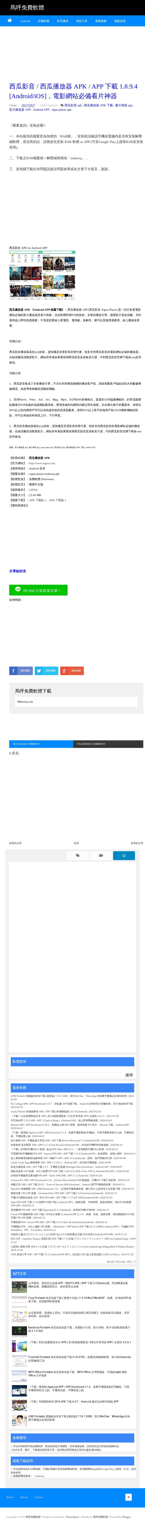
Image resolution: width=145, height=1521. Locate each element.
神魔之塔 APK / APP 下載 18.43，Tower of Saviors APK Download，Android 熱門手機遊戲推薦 (61, 1184)
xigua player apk (61, 109)
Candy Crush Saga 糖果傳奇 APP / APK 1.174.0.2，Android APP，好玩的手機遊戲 (54, 1162)
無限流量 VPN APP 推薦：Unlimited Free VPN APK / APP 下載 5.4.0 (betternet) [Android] (57, 1193)
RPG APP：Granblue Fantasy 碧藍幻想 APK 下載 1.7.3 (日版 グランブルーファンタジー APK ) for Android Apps (70, 1238)
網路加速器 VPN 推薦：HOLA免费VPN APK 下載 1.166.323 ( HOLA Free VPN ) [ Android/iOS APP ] (63, 1171)
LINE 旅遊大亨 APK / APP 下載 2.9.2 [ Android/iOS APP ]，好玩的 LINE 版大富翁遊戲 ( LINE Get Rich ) (65, 1254)
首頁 (76, 843)
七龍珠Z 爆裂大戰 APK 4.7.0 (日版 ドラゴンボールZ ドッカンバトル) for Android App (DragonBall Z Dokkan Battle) (72, 1246)
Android (25, 21)
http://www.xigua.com (42, 463)
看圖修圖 (100, 21)
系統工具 (81, 21)
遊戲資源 (120, 21)
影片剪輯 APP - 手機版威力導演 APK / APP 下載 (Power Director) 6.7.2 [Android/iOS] (55, 1140)
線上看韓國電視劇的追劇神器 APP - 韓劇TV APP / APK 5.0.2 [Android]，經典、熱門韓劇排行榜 (61, 1158)
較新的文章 (15, 843)
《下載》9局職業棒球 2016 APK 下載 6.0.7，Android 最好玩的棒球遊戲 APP (73, 1401)
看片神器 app (123, 105)
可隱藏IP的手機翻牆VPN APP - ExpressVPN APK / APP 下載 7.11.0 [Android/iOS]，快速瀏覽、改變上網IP (66, 1153)
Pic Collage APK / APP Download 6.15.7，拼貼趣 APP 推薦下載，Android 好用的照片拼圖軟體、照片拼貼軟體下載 (72, 1103)
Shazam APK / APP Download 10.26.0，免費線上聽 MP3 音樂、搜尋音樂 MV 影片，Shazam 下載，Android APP (70, 1124)
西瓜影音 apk (73, 105)
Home (10, 1497)
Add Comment (49, 105)
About (24, 1497)
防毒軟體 (43, 21)
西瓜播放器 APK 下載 (98, 105)
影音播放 (62, 21)
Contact (38, 1497)
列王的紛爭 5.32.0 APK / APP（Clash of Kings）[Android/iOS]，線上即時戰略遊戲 (54, 1120)
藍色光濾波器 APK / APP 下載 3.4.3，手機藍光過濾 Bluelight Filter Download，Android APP (59, 1166)
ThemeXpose (72, 1517)
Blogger (126, 1517)
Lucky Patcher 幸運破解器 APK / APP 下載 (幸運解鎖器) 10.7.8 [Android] (49, 1111)
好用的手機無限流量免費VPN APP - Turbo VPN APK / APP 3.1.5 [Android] (49, 1175)
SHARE (25, 670)
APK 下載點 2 (57, 500)
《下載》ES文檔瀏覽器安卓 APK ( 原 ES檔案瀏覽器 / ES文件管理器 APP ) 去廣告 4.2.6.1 (58, 1116)
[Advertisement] (76, 53)
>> (134, 1261)
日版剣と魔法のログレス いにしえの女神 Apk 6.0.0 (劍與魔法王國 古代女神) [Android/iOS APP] (62, 1234)
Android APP (41, 109)
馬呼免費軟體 (27, 7)
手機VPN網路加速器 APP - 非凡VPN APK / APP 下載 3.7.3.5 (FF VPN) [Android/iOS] (54, 1197)
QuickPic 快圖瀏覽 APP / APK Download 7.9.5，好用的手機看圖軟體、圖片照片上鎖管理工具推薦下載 (65, 1188)
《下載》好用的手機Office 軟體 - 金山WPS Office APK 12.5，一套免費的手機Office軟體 (57, 1149)
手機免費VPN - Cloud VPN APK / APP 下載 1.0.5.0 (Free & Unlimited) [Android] (52, 1222)
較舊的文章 (137, 843)
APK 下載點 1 (37, 500)
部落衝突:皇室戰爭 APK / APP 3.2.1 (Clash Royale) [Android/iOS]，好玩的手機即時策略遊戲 (60, 1144)
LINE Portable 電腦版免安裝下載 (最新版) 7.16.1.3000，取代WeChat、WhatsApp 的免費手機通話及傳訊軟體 (68, 1096)
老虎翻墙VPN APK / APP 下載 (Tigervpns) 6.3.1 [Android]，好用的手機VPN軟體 (53, 1209)
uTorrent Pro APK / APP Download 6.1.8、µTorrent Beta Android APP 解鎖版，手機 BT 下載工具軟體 (63, 1180)
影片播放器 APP (20, 109)
